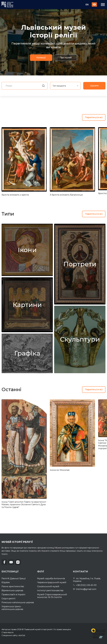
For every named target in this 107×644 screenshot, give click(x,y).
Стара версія (7, 632)
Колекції (41, 57)
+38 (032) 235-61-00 (86, 585)
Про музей (66, 57)
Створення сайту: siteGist (13, 635)
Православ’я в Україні (13, 594)
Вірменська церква (12, 590)
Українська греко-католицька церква (12, 607)
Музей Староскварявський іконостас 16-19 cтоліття (52, 595)
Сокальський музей (48, 586)
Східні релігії (8, 598)
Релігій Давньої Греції (14, 578)
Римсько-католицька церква (18, 602)
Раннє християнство (13, 586)
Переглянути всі (94, 117)
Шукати (94, 85)
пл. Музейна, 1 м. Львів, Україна (87, 579)
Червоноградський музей (51, 582)
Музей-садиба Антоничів (51, 578)
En (87, 5)
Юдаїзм (6, 582)
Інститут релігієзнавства (50, 590)
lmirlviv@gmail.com (85, 589)
